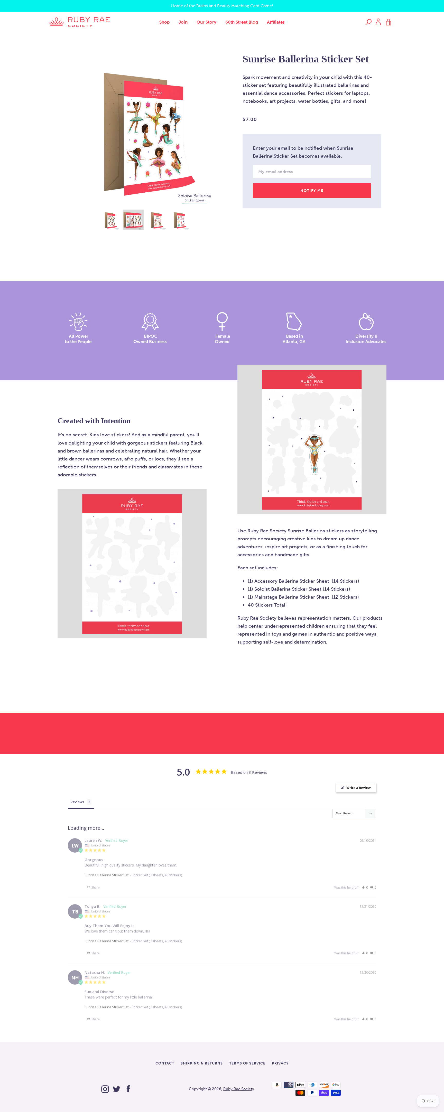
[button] (365, 887)
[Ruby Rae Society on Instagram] (105, 1088)
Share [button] (95, 887)
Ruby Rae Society (238, 1089)
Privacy (280, 1063)
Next (227, 132)
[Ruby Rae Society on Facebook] (128, 1088)
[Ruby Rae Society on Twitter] (117, 1088)
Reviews (77, 801)
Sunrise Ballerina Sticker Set (106, 875)
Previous (62, 132)
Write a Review (358, 787)
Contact (164, 1063)
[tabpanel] (145, 130)
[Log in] (378, 22)
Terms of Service (247, 1063)
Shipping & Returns (202, 1063)
